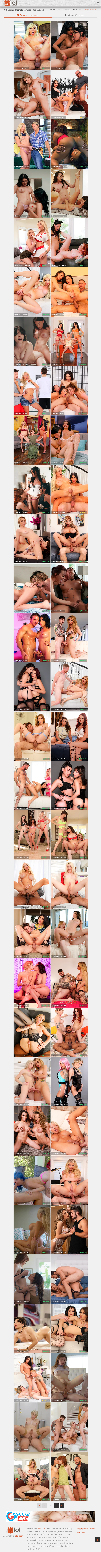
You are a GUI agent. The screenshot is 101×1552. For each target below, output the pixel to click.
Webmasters (81, 1532)
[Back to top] (97, 1539)
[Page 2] (56, 1505)
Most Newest (54, 10)
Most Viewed (77, 10)
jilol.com (19, 1536)
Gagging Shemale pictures (86, 1528)
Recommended (90, 10)
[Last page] (62, 1505)
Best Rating (66, 10)
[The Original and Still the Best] (50, 1521)
